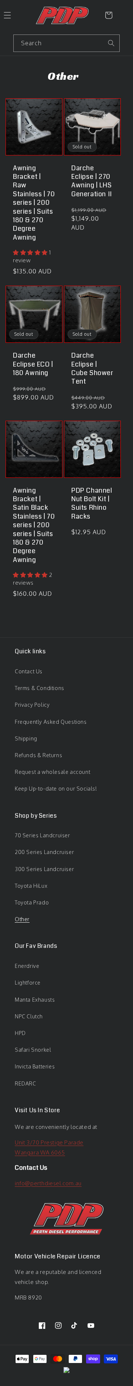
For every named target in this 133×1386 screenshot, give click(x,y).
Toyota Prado (32, 902)
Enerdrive (27, 966)
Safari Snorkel (33, 1050)
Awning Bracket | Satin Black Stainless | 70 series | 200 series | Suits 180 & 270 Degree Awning (34, 525)
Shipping (26, 738)
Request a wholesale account (52, 772)
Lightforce (28, 982)
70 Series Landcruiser (42, 835)
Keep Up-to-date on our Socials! (56, 788)
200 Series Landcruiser (44, 852)
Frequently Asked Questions (51, 722)
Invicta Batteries (35, 1066)
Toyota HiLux (31, 886)
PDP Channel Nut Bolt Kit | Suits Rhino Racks (91, 503)
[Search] (111, 43)
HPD (20, 1033)
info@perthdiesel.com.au (48, 1183)
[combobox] (66, 43)
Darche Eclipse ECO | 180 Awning (33, 364)
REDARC (25, 1083)
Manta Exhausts (35, 999)
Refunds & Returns (38, 755)
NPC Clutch (29, 1016)
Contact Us (28, 671)
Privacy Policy (32, 705)
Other (22, 919)
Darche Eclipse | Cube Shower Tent (92, 368)
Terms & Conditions (39, 688)
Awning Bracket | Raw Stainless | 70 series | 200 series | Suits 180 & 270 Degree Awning (34, 203)
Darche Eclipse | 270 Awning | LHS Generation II (91, 181)
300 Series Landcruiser (44, 869)
